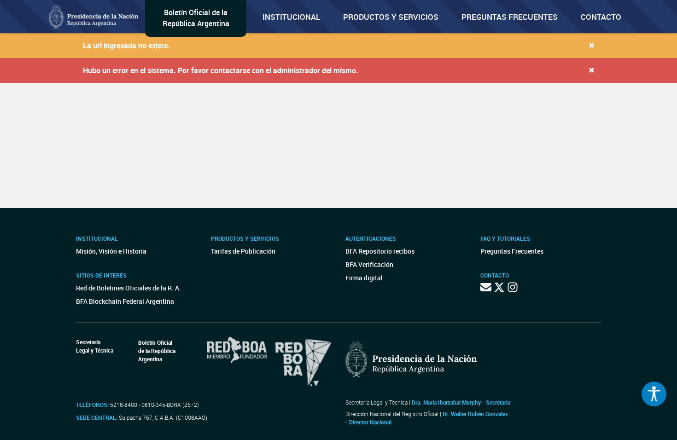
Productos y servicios (390, 17)
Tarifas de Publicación (243, 251)
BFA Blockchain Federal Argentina (125, 301)
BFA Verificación (369, 264)
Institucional (291, 17)
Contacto (601, 17)
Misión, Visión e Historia (111, 251)
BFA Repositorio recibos (379, 251)
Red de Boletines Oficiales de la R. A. (128, 288)
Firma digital (364, 277)
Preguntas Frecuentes (509, 17)
